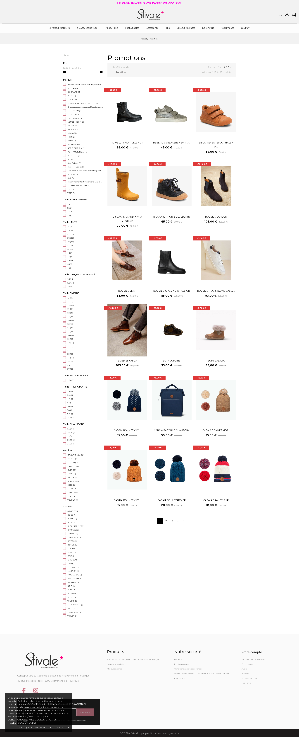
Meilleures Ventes (186, 28)
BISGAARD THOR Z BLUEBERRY (171, 216)
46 (69, 268)
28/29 (71, 432)
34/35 (71, 444)
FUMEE (71, 552)
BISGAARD (74, 92)
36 (69, 204)
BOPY (71, 96)
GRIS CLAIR (74, 560)
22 (70, 313)
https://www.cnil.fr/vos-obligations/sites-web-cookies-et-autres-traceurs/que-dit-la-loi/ (32, 719)
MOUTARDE (74, 575)
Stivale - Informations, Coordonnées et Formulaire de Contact (201, 673)
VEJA (71, 193)
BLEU (71, 522)
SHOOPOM (74, 174)
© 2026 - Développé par (135, 733)
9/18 (70, 279)
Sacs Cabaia (74, 163)
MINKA (72, 133)
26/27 (71, 429)
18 (70, 298)
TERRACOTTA (75, 605)
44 (70, 260)
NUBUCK (73, 481)
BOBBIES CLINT (127, 290)
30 (70, 343)
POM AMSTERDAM (77, 152)
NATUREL (73, 582)
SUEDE (71, 488)
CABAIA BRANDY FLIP (216, 500)
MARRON (73, 571)
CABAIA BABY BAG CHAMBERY (171, 430)
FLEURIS (72, 548)
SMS (70, 178)
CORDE (72, 459)
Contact (245, 28)
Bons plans (208, 28)
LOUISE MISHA (75, 122)
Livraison (178, 659)
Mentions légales (181, 664)
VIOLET (72, 616)
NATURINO (74, 144)
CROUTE (73, 466)
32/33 (71, 440)
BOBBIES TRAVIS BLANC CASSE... (216, 290)
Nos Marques (227, 28)
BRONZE (73, 530)
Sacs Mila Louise (75, 167)
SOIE (71, 485)
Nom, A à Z (223, 67)
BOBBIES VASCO (127, 360)
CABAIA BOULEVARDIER (172, 500)
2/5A (70, 283)
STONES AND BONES (78, 185)
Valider (85, 712)
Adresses (245, 673)
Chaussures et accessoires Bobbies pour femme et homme (85, 107)
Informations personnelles (253, 659)
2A (70, 391)
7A (70, 410)
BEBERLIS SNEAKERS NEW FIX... (171, 142)
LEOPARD (73, 567)
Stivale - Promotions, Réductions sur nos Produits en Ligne (133, 659)
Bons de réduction (250, 678)
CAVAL (72, 99)
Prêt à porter (132, 28)
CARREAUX (74, 537)
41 (70, 249)
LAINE (71, 474)
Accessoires (152, 28)
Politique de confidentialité (35, 727)
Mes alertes (246, 683)
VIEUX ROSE (74, 612)
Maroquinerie (111, 28)
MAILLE (72, 477)
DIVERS (72, 541)
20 (70, 305)
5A (70, 402)
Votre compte (252, 652)
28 (70, 335)
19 (70, 301)
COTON (72, 462)
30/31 (71, 436)
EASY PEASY (74, 118)
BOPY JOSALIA (216, 360)
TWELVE (72, 189)
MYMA (71, 140)
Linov (153, 733)
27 (70, 331)
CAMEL (72, 533)
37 (70, 234)
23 (70, 316)
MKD (71, 137)
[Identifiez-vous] (287, 14)
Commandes (247, 664)
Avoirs (244, 669)
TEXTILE (72, 492)
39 (70, 241)
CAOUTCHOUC (75, 455)
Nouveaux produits (115, 664)
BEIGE (71, 515)
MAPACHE (73, 125)
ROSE (71, 593)
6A (69, 286)
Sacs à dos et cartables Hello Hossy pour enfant (85, 170)
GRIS (70, 556)
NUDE (71, 590)
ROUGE (72, 597)
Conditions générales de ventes (188, 669)
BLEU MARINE (75, 526)
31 (70, 346)
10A (70, 417)
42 (69, 215)
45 (69, 264)
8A (70, 414)
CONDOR (73, 114)
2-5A (70, 380)
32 (70, 350)
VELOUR (72, 500)
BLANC (72, 518)
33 (70, 354)
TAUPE (72, 601)
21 (70, 309)
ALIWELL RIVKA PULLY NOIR (127, 142)
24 (70, 320)
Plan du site (179, 678)
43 (70, 256)
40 (69, 212)
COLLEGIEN (74, 110)
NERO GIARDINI (76, 148)
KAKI (70, 563)
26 (70, 328)
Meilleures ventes (114, 669)
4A (70, 399)
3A (70, 395)
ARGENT (72, 511)
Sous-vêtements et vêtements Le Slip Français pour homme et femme (85, 182)
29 (70, 339)
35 (70, 226)
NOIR (71, 586)
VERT (71, 608)
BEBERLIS (73, 88)
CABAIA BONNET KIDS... (127, 430)
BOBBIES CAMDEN (216, 216)
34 (70, 357)
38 (69, 208)
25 (70, 324)
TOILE (71, 496)
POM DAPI (73, 155)
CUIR (71, 470)
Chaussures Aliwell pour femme (82, 103)
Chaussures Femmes (60, 28)
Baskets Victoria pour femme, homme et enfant (85, 84)
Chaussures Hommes (87, 28)
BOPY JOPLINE (171, 360)
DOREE (72, 545)
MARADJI (73, 129)
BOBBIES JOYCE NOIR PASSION (171, 290)
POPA (71, 159)
